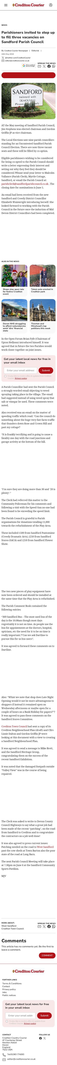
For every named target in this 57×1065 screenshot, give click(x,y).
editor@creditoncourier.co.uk (21, 1059)
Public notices (9, 995)
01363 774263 (17, 1054)
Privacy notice (21, 378)
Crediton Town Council (14, 726)
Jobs (4, 992)
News (4, 25)
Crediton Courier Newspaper (16, 51)
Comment (47, 955)
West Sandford (45, 846)
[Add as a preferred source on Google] (29, 65)
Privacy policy (9, 989)
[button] (5, 5)
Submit (46, 370)
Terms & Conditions (11, 983)
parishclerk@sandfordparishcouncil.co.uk (24, 183)
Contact (6, 986)
